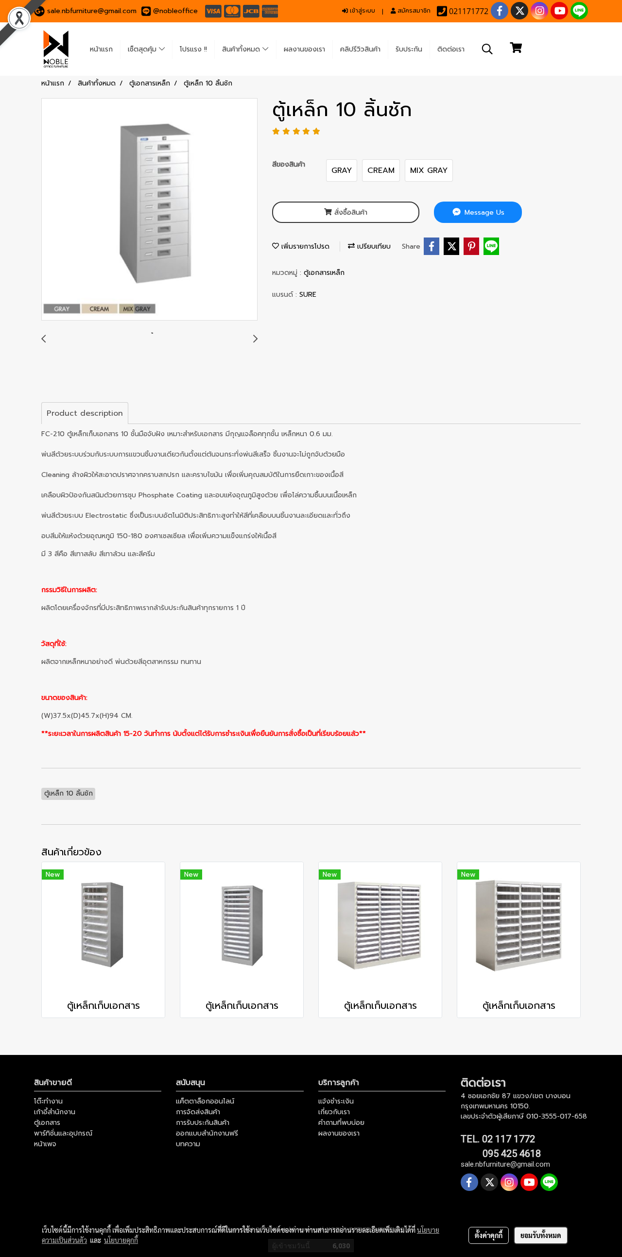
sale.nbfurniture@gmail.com (92, 11)
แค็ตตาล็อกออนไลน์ (205, 1101)
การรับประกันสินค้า (202, 1123)
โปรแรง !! (193, 49)
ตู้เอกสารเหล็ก (324, 273)
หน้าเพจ (45, 1144)
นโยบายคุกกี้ (121, 1240)
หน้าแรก (101, 49)
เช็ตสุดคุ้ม (143, 49)
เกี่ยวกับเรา (334, 1112)
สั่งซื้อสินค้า (349, 212)
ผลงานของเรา (304, 49)
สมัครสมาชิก (413, 10)
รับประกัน (409, 49)
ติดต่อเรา (451, 49)
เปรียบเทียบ (373, 246)
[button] (487, 49)
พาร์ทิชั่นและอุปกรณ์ (63, 1133)
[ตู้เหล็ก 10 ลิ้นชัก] (149, 210)
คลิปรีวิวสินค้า (360, 49)
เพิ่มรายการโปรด (304, 246)
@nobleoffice (175, 11)
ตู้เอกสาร (47, 1123)
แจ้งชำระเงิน (336, 1101)
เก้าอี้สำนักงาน (54, 1112)
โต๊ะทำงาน (48, 1101)
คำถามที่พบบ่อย (341, 1123)
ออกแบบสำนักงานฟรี (207, 1133)
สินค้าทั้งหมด (242, 49)
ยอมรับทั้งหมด (540, 1235)
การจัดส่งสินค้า (198, 1112)
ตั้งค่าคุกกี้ (488, 1235)
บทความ (188, 1144)
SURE (307, 294)
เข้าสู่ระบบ (361, 10)
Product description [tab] (85, 413)
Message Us (483, 212)
